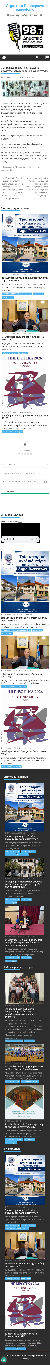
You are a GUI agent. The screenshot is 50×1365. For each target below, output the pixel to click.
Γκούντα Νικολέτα (28, 77)
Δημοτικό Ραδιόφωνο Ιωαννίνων (25, 7)
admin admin (27, 333)
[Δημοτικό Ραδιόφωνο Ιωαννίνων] (3, 57)
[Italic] (6, 481)
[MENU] (47, 57)
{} (31, 481)
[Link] (28, 481)
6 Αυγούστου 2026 (14, 936)
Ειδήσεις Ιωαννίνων (25, 294)
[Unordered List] (19, 481)
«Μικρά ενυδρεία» (25, 167)
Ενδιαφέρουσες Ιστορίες (14, 1041)
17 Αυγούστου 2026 (11, 274)
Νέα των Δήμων (8, 297)
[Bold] (3, 481)
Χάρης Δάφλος (27, 274)
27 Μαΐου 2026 (12, 1063)
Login (45, 464)
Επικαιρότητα (8, 167)
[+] (34, 481)
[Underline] (9, 481)
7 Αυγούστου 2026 (14, 878)
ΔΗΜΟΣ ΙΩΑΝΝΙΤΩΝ (9, 294)
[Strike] (12, 481)
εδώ (20, 521)
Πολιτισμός (18, 432)
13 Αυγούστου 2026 (11, 412)
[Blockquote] (22, 481)
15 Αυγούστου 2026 (11, 333)
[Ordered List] (15, 481)
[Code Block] (25, 481)
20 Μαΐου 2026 (12, 1121)
